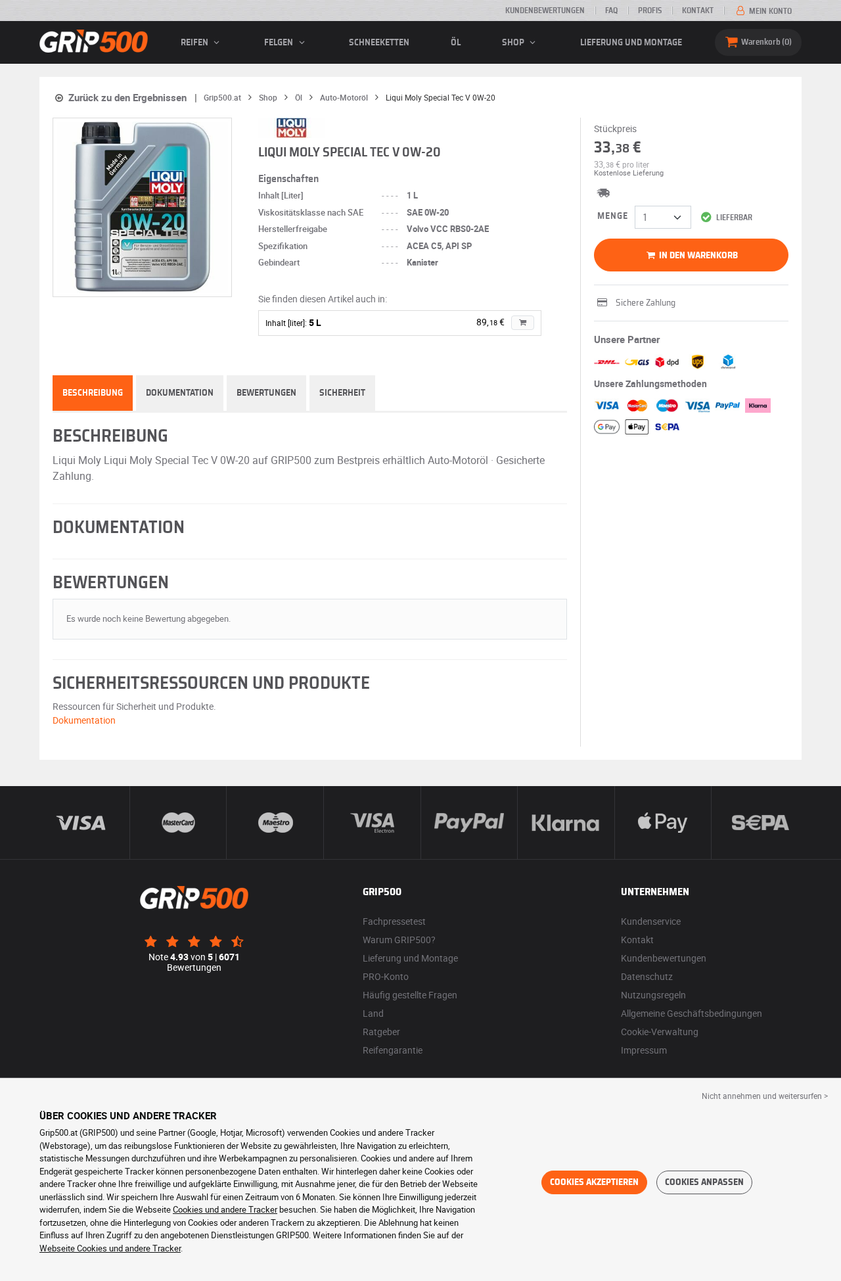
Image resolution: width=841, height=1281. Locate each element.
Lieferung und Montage (631, 42)
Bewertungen (266, 393)
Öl (456, 42)
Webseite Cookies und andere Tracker (110, 1248)
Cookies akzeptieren (594, 1182)
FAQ (611, 10)
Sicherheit (342, 393)
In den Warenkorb (697, 255)
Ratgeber (381, 1031)
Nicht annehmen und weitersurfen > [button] (765, 1095)
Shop (514, 42)
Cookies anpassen (704, 1182)
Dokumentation (180, 393)
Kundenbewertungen (545, 10)
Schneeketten (379, 42)
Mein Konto (769, 11)
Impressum (644, 1050)
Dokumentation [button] (84, 720)
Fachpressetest (394, 921)
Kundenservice (651, 921)
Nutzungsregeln (653, 995)
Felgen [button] (279, 42)
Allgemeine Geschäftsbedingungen (691, 1013)
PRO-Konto (386, 976)
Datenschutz (647, 976)
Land (373, 1013)
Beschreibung (92, 393)
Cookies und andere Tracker (225, 1209)
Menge (612, 216)
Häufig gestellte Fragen (410, 995)
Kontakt (698, 10)
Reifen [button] (195, 42)
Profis (650, 10)
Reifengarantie (392, 1050)
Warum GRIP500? (399, 939)
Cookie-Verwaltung (659, 1031)
